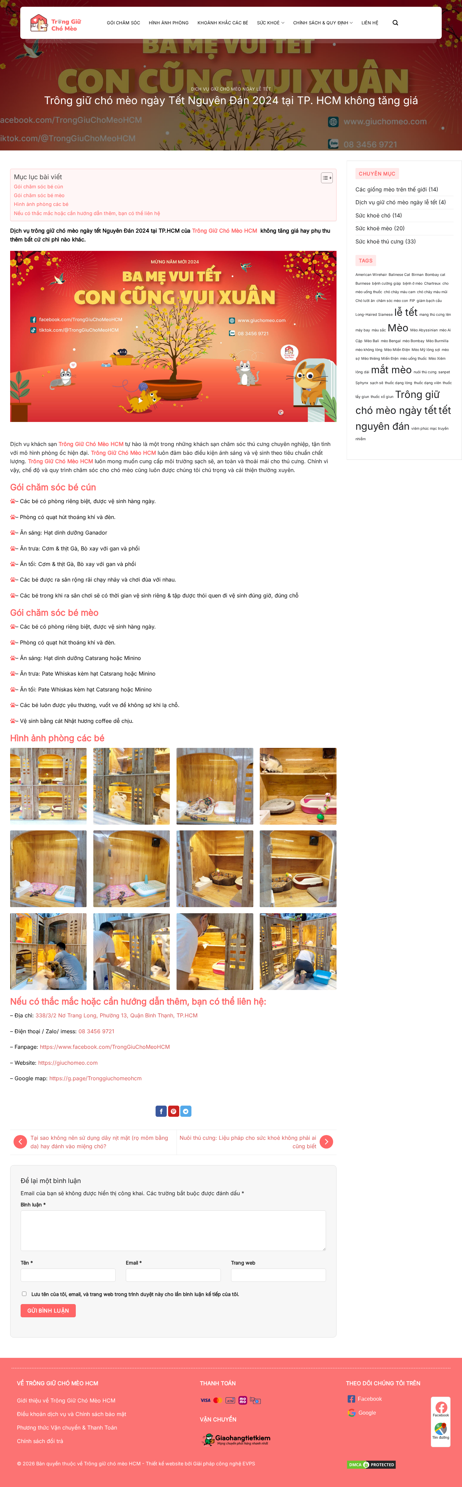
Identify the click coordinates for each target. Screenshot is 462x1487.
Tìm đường (440, 1437)
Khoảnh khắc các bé (223, 22)
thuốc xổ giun (382, 397)
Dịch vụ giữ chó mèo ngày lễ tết (231, 89)
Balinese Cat (399, 275)
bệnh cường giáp (386, 283)
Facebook (441, 1415)
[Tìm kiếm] (395, 22)
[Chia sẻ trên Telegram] (185, 1111)
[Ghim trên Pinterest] (173, 1111)
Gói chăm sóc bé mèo (39, 195)
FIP (412, 301)
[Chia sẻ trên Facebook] (161, 1111)
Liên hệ (370, 22)
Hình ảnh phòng (169, 22)
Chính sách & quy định (320, 22)
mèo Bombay (413, 341)
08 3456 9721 (96, 1031)
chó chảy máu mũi (432, 292)
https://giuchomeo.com (68, 1062)
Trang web (243, 1263)
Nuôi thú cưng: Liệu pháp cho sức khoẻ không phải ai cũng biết (248, 1142)
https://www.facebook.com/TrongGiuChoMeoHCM (105, 1046)
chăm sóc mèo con (392, 301)
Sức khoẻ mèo (373, 228)
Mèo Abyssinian (424, 330)
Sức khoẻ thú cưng (379, 241)
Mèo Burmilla (437, 341)
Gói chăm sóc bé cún (38, 186)
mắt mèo (391, 370)
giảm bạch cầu (429, 301)
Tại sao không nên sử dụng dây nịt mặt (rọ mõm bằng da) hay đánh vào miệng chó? (99, 1142)
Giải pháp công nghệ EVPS (223, 1463)
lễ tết (406, 312)
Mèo (398, 328)
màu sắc (379, 330)
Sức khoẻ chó (373, 215)
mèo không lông (369, 350)
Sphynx (361, 383)
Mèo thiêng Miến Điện (379, 358)
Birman (417, 275)
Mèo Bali (371, 341)
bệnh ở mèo (412, 283)
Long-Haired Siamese (374, 314)
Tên (27, 1263)
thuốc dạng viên (427, 383)
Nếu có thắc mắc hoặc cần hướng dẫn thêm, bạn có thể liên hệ (87, 213)
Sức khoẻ (268, 22)
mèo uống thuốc (413, 358)
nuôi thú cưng (425, 372)
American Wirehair (371, 275)
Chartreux (432, 283)
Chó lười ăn (365, 301)
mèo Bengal (391, 341)
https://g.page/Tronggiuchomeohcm (95, 1078)
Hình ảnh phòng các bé (41, 204)
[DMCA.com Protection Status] (371, 1464)
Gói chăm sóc (123, 22)
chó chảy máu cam (399, 292)
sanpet (444, 372)
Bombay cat (435, 275)
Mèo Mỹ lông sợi (426, 350)
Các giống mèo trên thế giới (391, 189)
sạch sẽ (376, 383)
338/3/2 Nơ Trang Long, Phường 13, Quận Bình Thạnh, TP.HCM (117, 1015)
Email (134, 1263)
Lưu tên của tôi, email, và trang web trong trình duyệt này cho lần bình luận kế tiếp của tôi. (135, 1294)
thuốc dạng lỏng (398, 383)
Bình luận (33, 1204)
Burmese (362, 283)
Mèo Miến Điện (397, 350)
